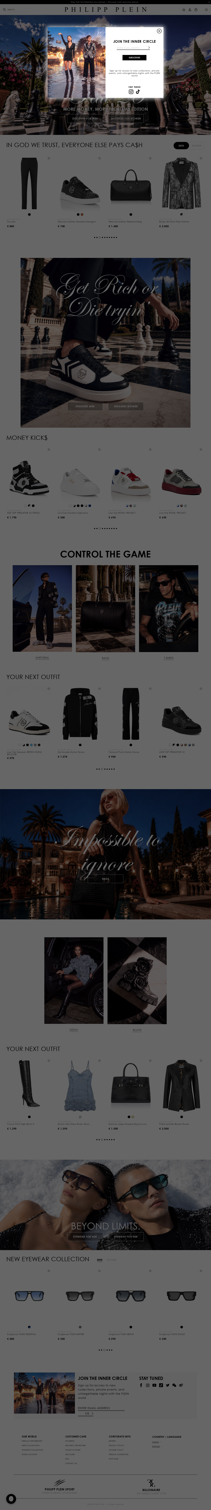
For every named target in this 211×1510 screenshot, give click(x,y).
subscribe (134, 57)
